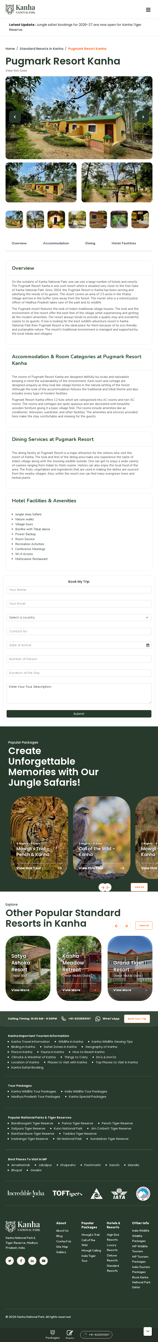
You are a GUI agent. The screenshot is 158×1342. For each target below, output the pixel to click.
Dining (90, 243)
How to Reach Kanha (89, 1052)
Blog (59, 1236)
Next (103, 887)
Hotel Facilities (124, 243)
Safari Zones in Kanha (60, 1047)
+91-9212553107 (79, 1019)
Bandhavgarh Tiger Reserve (32, 1123)
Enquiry (70, 1337)
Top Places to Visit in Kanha (117, 1062)
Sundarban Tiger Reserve (109, 1139)
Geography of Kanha (101, 1047)
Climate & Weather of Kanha (33, 1057)
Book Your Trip (137, 1018)
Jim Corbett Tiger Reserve (111, 1128)
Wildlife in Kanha (70, 1041)
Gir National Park (69, 1139)
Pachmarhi (92, 1165)
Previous (107, 887)
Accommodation (56, 243)
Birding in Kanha (23, 1047)
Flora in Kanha (21, 1052)
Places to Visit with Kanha (67, 1062)
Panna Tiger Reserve (77, 1123)
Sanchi (114, 1165)
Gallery (61, 1252)
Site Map (62, 1247)
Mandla (133, 1165)
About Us (62, 1230)
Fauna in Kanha (52, 1052)
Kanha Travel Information (30, 1041)
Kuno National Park (68, 1128)
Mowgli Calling (91, 1250)
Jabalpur (45, 1165)
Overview (19, 243)
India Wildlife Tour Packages (86, 1091)
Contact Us (63, 1241)
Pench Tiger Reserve (117, 1123)
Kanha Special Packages (87, 1096)
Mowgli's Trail (90, 1235)
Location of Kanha (25, 1062)
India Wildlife (140, 1230)
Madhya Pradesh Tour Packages (35, 1096)
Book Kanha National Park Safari (141, 1282)
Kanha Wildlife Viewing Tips (112, 1041)
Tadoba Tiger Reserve (80, 1133)
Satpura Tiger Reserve (28, 1128)
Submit (79, 714)
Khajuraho (68, 1165)
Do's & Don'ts (106, 1057)
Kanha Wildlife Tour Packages (33, 1091)
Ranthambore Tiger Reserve (32, 1133)
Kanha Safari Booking (27, 1067)
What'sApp (111, 1019)
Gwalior (36, 1170)
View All (139, 887)
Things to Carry (76, 1057)
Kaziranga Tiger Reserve (29, 1139)
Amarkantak (20, 1165)
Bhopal (16, 1170)
